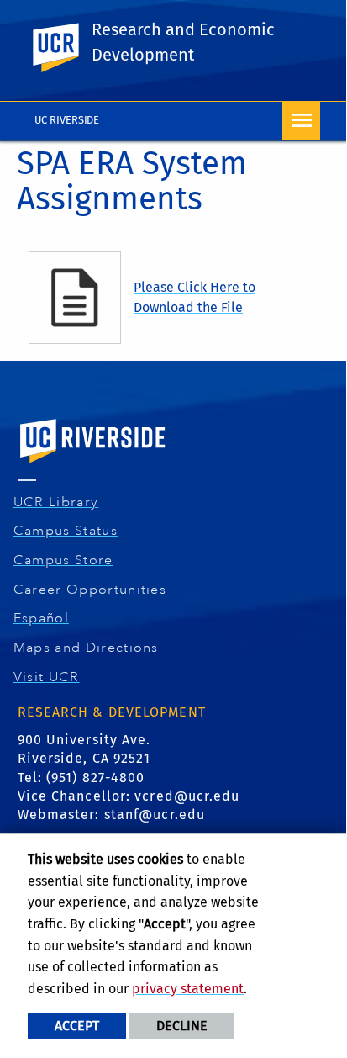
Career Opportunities (92, 589)
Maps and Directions (88, 647)
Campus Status (68, 530)
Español (43, 618)
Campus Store (65, 560)
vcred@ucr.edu (186, 796)
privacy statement (188, 989)
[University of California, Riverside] (93, 465)
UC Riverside (67, 120)
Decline (182, 1026)
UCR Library (58, 502)
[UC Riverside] (65, 48)
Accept (77, 1026)
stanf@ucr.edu (154, 815)
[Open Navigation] (301, 121)
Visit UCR (49, 677)
